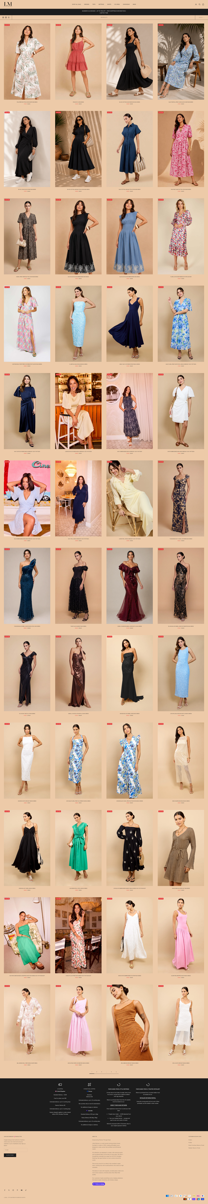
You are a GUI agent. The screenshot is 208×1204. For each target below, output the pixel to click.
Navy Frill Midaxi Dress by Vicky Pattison (78, 538)
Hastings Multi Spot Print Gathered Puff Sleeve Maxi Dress (27, 364)
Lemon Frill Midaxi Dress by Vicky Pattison (129, 538)
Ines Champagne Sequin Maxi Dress (181, 801)
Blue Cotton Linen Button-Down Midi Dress (129, 189)
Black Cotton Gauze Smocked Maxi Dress (129, 102)
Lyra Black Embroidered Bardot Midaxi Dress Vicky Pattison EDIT (130, 888)
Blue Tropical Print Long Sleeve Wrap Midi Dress (181, 102)
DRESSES (86, 4)
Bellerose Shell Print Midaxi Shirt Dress (27, 1063)
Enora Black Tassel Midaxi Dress (27, 888)
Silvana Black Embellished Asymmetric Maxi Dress (181, 626)
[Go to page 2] (116, 1072)
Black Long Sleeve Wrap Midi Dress (27, 189)
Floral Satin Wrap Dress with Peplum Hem (180, 276)
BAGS (134, 4)
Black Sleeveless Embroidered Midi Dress (78, 276)
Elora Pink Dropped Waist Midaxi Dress (181, 975)
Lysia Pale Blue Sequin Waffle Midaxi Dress (181, 713)
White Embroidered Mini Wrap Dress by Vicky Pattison (181, 451)
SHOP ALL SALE (76, 4)
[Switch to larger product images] (3, 17)
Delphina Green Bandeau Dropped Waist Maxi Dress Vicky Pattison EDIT (27, 975)
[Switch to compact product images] (8, 17)
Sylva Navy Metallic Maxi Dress (27, 713)
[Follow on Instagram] (13, 1190)
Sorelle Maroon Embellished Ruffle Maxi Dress (130, 626)
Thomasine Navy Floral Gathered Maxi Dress (181, 538)
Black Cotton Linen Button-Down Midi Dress (78, 189)
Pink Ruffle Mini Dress (78, 102)
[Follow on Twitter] (9, 1190)
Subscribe (10, 1155)
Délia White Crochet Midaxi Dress (180, 1063)
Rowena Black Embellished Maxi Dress (129, 713)
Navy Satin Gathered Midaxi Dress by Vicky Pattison (27, 451)
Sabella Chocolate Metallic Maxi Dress (78, 713)
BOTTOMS (101, 4)
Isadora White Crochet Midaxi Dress (27, 801)
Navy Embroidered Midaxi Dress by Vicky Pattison (129, 451)
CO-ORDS (117, 4)
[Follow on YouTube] (21, 1190)
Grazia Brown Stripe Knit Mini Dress (181, 888)
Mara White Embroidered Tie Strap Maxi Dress (129, 975)
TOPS (93, 4)
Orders (190, 1140)
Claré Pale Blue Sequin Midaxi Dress (78, 364)
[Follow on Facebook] (5, 1190)
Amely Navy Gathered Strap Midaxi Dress (129, 364)
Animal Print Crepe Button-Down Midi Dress (27, 276)
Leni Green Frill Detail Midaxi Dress (78, 888)
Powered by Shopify (20, 1197)
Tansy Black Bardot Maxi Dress (78, 626)
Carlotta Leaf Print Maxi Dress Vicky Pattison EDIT (78, 975)
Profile (190, 1142)
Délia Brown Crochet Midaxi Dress (129, 1063)
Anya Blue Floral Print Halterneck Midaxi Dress (78, 801)
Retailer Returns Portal (194, 1148)
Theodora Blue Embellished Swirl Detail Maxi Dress (27, 626)
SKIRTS (109, 4)
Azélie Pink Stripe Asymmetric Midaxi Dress (78, 1063)
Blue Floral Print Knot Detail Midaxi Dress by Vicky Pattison (181, 364)
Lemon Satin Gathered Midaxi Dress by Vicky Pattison (78, 451)
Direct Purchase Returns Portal (196, 1145)
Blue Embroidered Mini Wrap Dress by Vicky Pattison (27, 538)
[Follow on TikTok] (26, 1190)
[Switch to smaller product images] (6, 17)
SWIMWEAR (126, 4)
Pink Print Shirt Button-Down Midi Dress (181, 189)
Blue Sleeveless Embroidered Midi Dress (130, 276)
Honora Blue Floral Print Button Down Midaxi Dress (129, 801)
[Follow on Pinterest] (17, 1190)
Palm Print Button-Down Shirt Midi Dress (27, 102)
